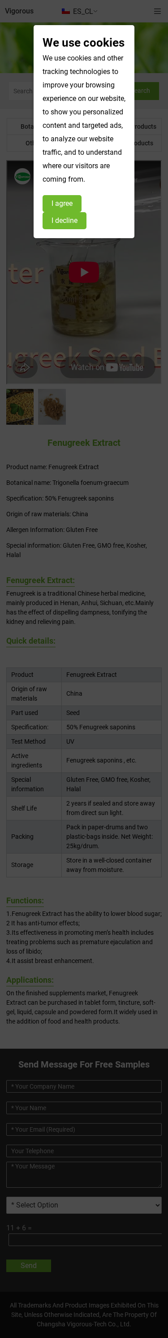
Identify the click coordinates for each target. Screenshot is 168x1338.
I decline (65, 220)
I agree (62, 203)
